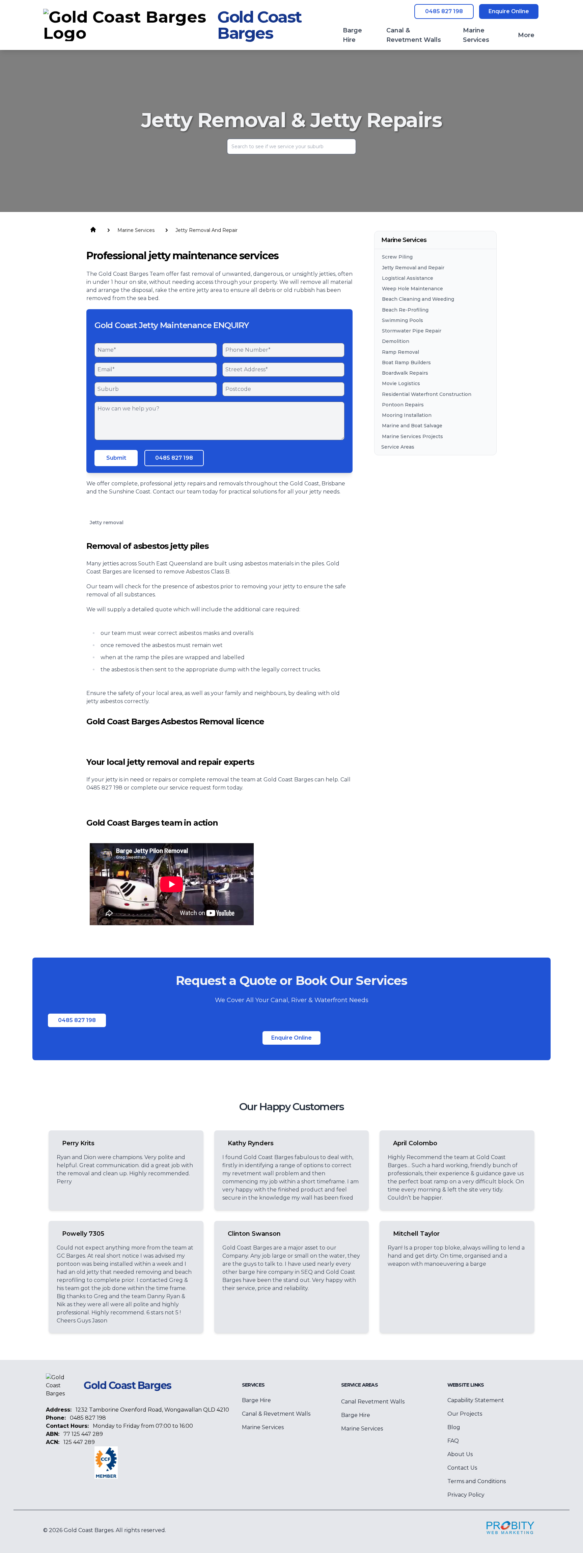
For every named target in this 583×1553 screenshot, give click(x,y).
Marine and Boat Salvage (412, 426)
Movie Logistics (401, 383)
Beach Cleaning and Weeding (418, 299)
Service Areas (397, 447)
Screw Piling (397, 257)
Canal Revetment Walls (373, 1401)
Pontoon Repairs (403, 405)
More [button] (526, 35)
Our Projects (464, 1414)
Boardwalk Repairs (405, 373)
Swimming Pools (402, 320)
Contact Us (462, 1468)
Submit (116, 458)
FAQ (453, 1441)
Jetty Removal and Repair (413, 267)
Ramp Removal (400, 352)
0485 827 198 (444, 11)
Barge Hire (256, 1400)
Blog (453, 1427)
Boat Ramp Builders (406, 362)
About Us (460, 1454)
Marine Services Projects (412, 436)
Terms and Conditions (476, 1481)
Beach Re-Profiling (405, 309)
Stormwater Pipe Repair (411, 331)
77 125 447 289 (83, 1434)
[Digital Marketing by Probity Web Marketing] (510, 1527)
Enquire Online (509, 11)
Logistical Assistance (407, 278)
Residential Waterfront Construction (426, 394)
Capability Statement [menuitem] (475, 1400)
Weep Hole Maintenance (412, 289)
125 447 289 (79, 1442)
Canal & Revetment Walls (276, 1414)
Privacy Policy (465, 1495)
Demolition (395, 341)
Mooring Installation (407, 415)
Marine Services (263, 1427)
